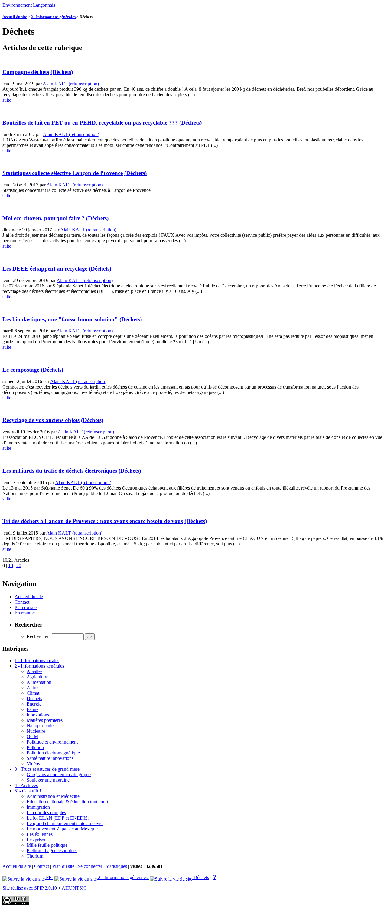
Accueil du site (14, 16)
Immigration (38, 807)
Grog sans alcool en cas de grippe (59, 774)
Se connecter (90, 866)
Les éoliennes (40, 834)
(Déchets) (61, 72)
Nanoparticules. (42, 725)
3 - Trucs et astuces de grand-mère (47, 769)
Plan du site (26, 607)
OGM (32, 736)
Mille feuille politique (47, 845)
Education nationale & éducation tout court (67, 801)
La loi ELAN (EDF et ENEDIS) (58, 818)
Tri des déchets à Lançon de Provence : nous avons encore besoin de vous (92, 521)
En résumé (25, 612)
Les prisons (37, 839)
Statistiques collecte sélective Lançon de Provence (62, 173)
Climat (33, 693)
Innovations (38, 714)
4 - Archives (26, 785)
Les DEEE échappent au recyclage (44, 268)
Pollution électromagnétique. (54, 752)
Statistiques (116, 866)
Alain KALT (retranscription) (71, 83)
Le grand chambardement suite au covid (65, 823)
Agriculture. (38, 676)
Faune (32, 709)
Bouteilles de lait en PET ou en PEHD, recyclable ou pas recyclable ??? (90, 122)
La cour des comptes (46, 812)
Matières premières (45, 720)
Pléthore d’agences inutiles (52, 850)
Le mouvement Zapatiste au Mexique (62, 828)
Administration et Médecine (53, 796)
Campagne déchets (25, 72)
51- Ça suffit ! (28, 790)
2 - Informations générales (53, 16)
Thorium (35, 856)
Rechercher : (39, 636)
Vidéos (33, 763)
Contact (22, 602)
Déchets (34, 698)
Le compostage (20, 370)
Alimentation (39, 682)
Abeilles (34, 671)
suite (6, 100)
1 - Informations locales (37, 660)
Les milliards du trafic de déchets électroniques (59, 471)
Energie (34, 703)
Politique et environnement (52, 741)
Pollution (35, 747)
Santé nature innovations (50, 758)
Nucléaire (36, 731)
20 (18, 565)
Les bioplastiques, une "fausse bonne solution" (60, 319)
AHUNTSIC (74, 887)
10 (10, 565)
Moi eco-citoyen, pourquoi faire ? (43, 218)
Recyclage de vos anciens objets (41, 420)
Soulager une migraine (48, 779)
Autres (33, 687)
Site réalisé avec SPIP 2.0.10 (29, 887)
